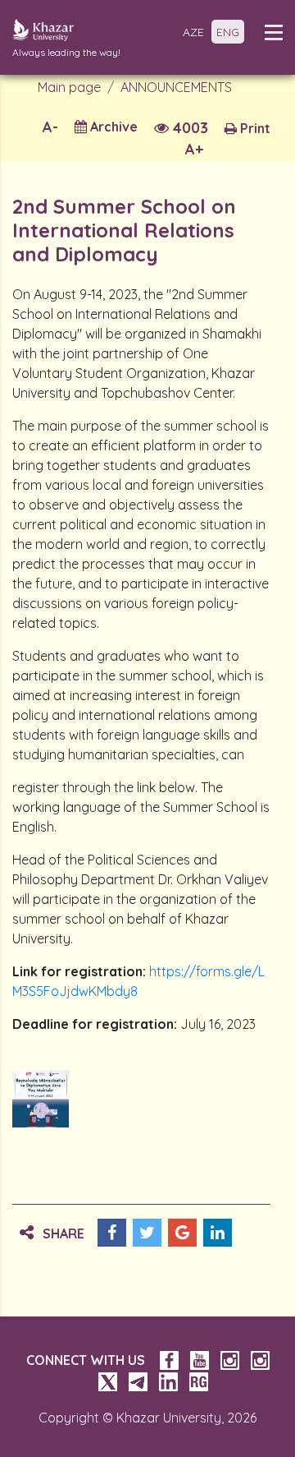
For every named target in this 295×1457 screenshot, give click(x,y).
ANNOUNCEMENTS (176, 87)
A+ (194, 149)
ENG (227, 32)
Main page (69, 87)
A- (50, 127)
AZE (193, 32)
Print (253, 128)
